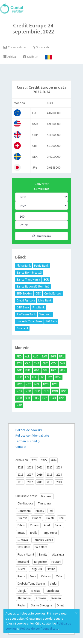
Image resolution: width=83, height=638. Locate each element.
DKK (62, 363)
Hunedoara (52, 591)
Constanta (24, 511)
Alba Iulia (58, 554)
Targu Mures (49, 533)
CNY (45, 363)
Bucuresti (46, 496)
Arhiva (11, 57)
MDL (37, 384)
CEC (38, 293)
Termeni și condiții (27, 441)
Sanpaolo (45, 314)
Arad (47, 525)
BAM (44, 356)
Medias (35, 591)
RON (55, 391)
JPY (49, 377)
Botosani (23, 562)
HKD (53, 370)
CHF (36, 363)
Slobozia (41, 598)
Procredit (22, 328)
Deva (33, 576)
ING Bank (51, 321)
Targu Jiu (36, 569)
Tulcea (22, 569)
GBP (36, 370)
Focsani (56, 562)
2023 (20, 467)
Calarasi (46, 576)
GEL (45, 370)
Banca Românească (29, 273)
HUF (19, 377)
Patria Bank (41, 266)
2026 (34, 460)
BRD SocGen (24, 293)
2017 (30, 475)
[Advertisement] (45, 73)
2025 (44, 460)
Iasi (51, 511)
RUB (19, 398)
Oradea (37, 518)
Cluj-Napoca (25, 503)
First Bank (38, 307)
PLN (46, 391)
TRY (44, 398)
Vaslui (53, 584)
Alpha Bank (24, 266)
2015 (49, 475)
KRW (58, 377)
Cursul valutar (17, 47)
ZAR (19, 405)
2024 (53, 460)
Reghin (22, 605)
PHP (37, 391)
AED (19, 356)
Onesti (61, 605)
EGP (19, 370)
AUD (35, 356)
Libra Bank (44, 300)
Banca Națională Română (33, 286)
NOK (19, 391)
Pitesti (21, 525)
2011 (39, 482)
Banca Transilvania (28, 279)
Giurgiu (22, 591)
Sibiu (62, 518)
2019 (59, 467)
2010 (49, 482)
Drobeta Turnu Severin (31, 584)
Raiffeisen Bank (26, 314)
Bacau (58, 525)
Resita (21, 576)
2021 (39, 467)
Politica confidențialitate (32, 435)
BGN (53, 356)
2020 (49, 467)
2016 (39, 475)
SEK (27, 398)
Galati (50, 518)
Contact (20, 447)
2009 (59, 482)
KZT (28, 384)
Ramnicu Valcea (43, 540)
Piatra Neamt (26, 554)
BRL (61, 356)
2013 (20, 482)
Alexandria (24, 598)
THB (36, 398)
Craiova (22, 518)
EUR (28, 370)
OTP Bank (23, 307)
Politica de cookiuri (28, 430)
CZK (53, 363)
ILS (27, 377)
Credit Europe (52, 293)
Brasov (40, 511)
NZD (28, 391)
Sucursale (42, 47)
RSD (63, 391)
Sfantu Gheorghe (41, 605)
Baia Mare (41, 547)
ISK (42, 377)
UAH (53, 398)
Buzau (21, 533)
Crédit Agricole (26, 300)
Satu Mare (24, 547)
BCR (46, 279)
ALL (27, 356)
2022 (30, 467)
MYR (55, 384)
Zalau (59, 576)
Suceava (23, 540)
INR (34, 377)
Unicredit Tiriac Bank (29, 321)
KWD (19, 384)
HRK (62, 370)
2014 (59, 475)
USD (61, 398)
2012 (30, 482)
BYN (19, 363)
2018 (20, 475)
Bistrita (43, 554)
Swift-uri (32, 57)
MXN (46, 384)
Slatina (51, 569)
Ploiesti (34, 525)
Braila (33, 533)
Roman (56, 598)
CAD (27, 363)
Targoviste (40, 562)
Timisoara (44, 503)
